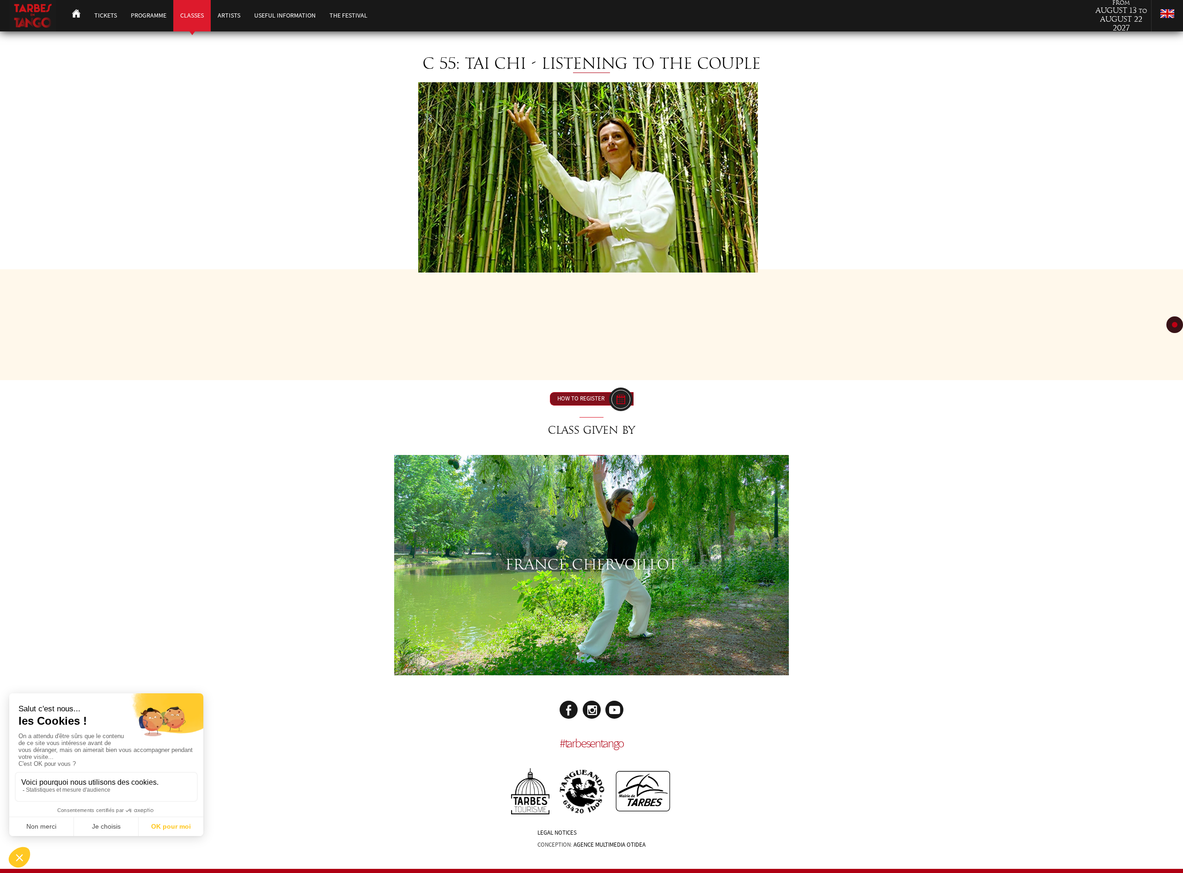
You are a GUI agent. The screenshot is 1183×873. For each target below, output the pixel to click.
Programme (148, 15)
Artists (229, 15)
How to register (580, 398)
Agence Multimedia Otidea (609, 845)
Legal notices (557, 833)
